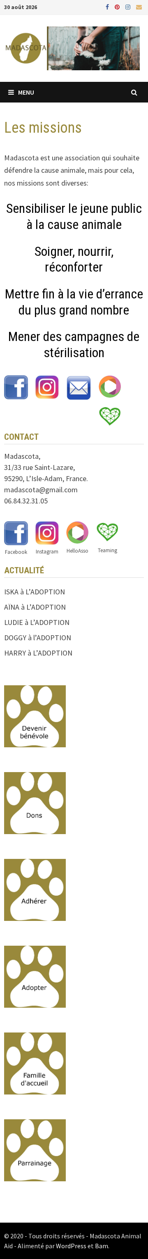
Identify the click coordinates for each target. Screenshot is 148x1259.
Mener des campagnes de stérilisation (73, 344)
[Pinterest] (118, 6)
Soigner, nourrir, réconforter (74, 259)
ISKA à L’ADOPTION (34, 591)
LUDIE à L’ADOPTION (36, 622)
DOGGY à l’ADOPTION (37, 637)
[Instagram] (128, 6)
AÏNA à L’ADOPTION (35, 607)
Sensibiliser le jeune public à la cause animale (74, 216)
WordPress (71, 1246)
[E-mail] (139, 6)
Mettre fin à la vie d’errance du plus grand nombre (74, 301)
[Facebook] (108, 6)
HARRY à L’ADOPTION (38, 653)
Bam (101, 1246)
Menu (26, 92)
